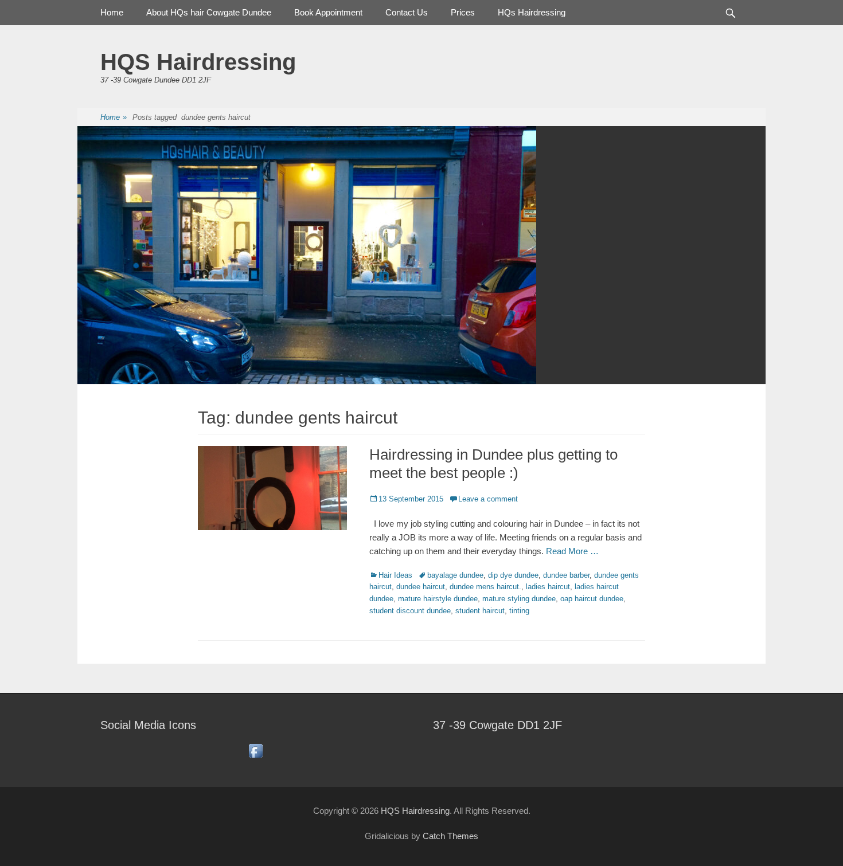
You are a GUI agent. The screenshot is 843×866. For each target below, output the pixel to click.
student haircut (480, 610)
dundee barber (566, 575)
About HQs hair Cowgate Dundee (208, 12)
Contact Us (406, 12)
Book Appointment (328, 12)
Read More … (572, 551)
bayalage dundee (455, 575)
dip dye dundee (513, 575)
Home (111, 12)
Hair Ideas (395, 575)
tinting (519, 610)
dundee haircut (420, 586)
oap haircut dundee (591, 598)
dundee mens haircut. (485, 586)
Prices (463, 12)
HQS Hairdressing (198, 62)
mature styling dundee (519, 598)
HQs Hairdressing (531, 12)
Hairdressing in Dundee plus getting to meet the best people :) (493, 463)
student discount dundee (410, 610)
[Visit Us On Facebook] (255, 757)
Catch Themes (450, 836)
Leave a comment (488, 499)
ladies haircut (548, 586)
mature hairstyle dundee (438, 598)
